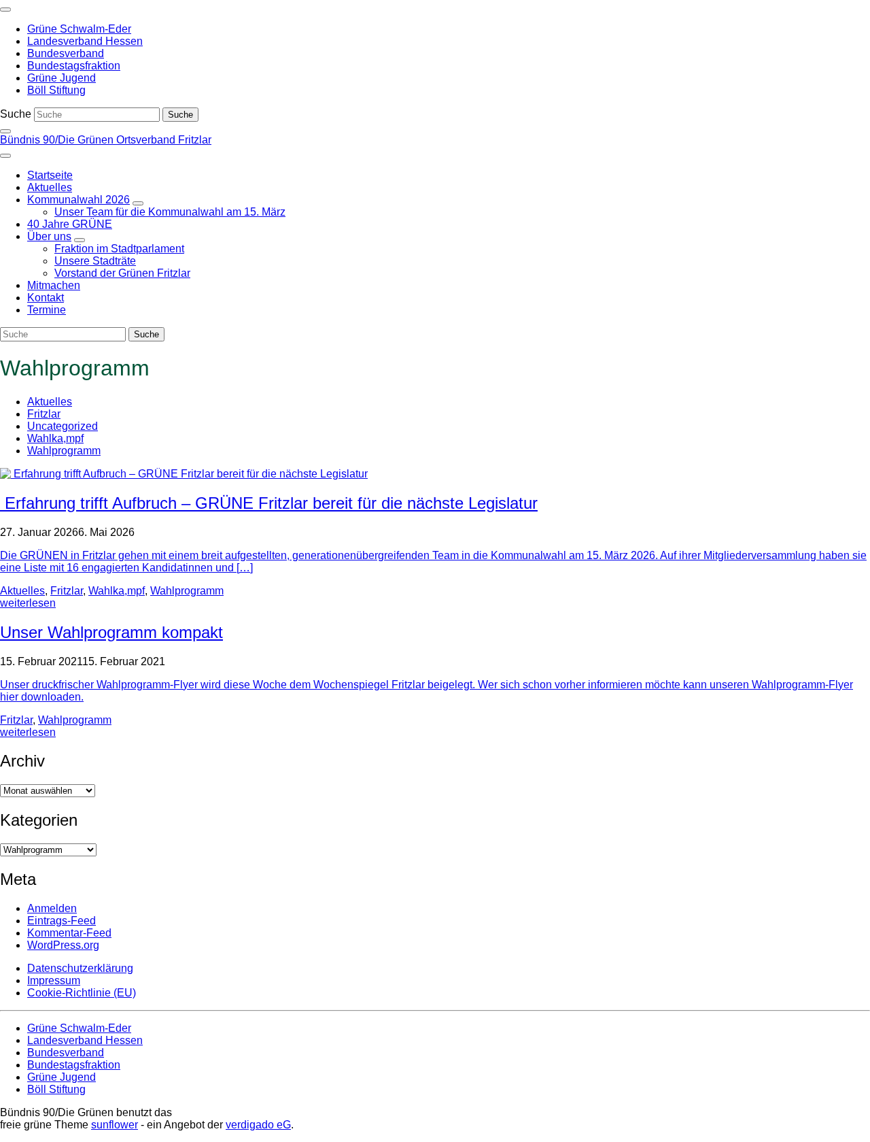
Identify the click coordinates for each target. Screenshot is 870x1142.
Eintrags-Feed (61, 920)
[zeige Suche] (5, 131)
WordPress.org (63, 945)
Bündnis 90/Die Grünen (58, 140)
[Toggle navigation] (5, 9)
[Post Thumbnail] (184, 474)
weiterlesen (28, 603)
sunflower (114, 1124)
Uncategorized (62, 426)
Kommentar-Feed (69, 933)
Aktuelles (49, 401)
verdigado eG (258, 1124)
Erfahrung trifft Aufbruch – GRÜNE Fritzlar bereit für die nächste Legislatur (269, 503)
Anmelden (52, 908)
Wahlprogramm (64, 450)
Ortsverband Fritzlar (163, 140)
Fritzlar (43, 414)
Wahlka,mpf (55, 438)
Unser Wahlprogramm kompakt (111, 632)
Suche (15, 114)
